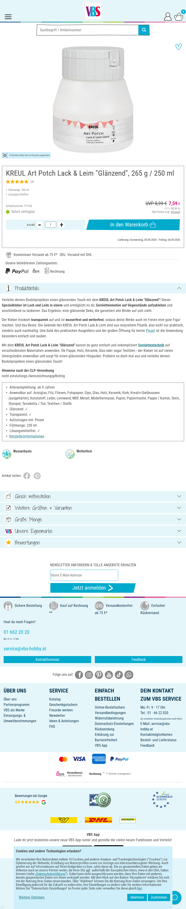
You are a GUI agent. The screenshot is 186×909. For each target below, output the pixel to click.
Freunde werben (61, 710)
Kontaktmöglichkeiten (156, 734)
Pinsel (150, 330)
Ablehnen (137, 897)
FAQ (52, 726)
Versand (175, 212)
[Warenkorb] (178, 16)
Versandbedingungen (110, 713)
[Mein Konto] (167, 16)
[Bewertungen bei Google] (31, 799)
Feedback (139, 659)
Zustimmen (159, 897)
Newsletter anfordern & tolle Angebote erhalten (93, 565)
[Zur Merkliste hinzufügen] (178, 46)
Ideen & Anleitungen (64, 721)
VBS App (101, 745)
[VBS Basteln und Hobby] (93, 11)
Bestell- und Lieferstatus (158, 740)
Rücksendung (104, 729)
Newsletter (57, 715)
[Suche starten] (144, 30)
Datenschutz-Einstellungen (114, 724)
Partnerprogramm (16, 704)
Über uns (10, 699)
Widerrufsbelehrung (109, 718)
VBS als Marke (14, 710)
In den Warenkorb (129, 224)
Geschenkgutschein (63, 704)
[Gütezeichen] (100, 799)
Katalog (55, 699)
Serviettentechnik (151, 345)
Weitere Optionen (31, 897)
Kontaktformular (47, 659)
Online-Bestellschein (110, 707)
